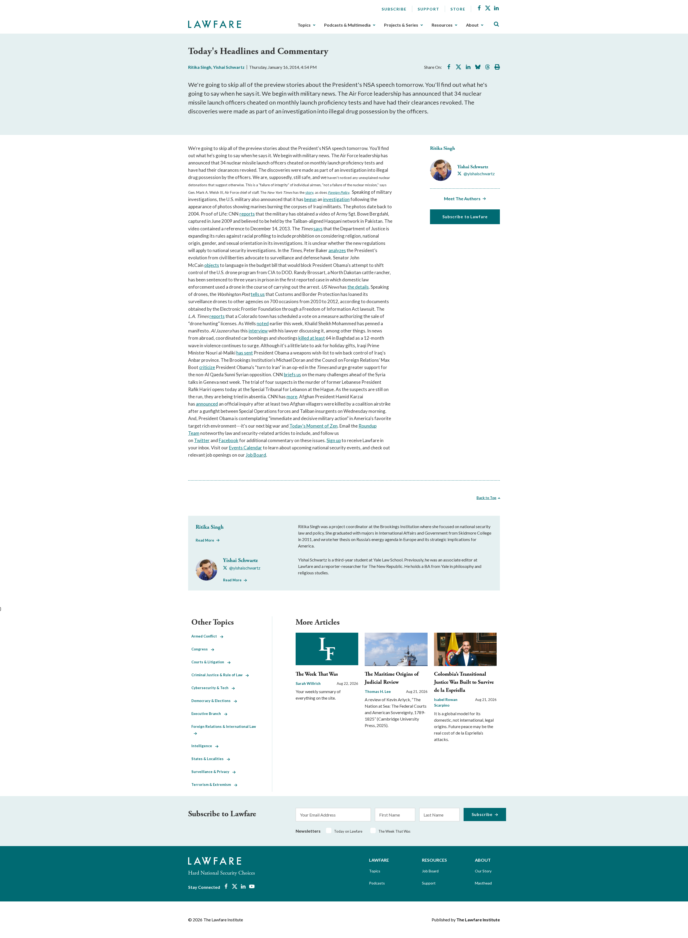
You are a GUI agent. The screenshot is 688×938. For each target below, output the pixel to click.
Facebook (228, 440)
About (472, 25)
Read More (205, 540)
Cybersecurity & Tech (211, 688)
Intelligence (203, 746)
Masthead (483, 883)
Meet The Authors (462, 198)
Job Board (256, 455)
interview (258, 331)
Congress (201, 649)
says (317, 228)
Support (428, 9)
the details (358, 287)
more (291, 396)
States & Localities (209, 759)
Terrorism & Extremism (212, 784)
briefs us (292, 374)
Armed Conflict (205, 636)
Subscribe (394, 9)
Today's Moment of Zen (313, 426)
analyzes (337, 250)
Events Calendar (245, 447)
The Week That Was (317, 674)
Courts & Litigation (209, 662)
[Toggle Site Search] (496, 24)
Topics (304, 25)
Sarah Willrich (308, 683)
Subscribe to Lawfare (465, 216)
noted (263, 323)
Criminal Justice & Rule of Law (218, 675)
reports (247, 214)
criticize (207, 367)
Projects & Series (401, 25)
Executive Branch (207, 713)
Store (457, 9)
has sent (244, 353)
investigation (336, 199)
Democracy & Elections (212, 701)
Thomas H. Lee (378, 691)
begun (310, 199)
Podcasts (377, 883)
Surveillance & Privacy (211, 771)
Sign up (334, 440)
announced (207, 404)
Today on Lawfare (348, 831)
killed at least (311, 338)
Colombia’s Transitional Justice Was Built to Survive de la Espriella (464, 682)
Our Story (483, 871)
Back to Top (486, 498)
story (309, 192)
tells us (258, 294)
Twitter (202, 440)
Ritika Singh (199, 67)
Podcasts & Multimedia (347, 25)
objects (211, 265)
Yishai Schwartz (229, 67)
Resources (442, 25)
